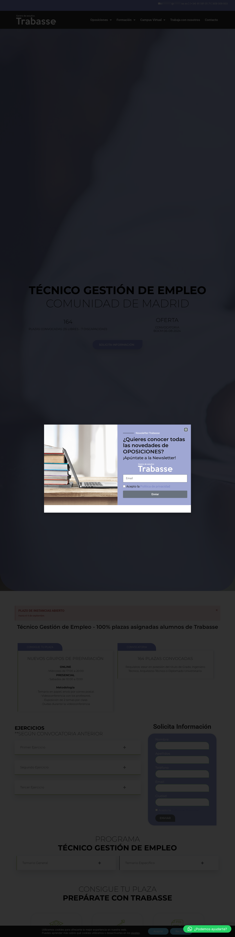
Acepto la (148, 486)
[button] (207, 929)
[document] (117, 468)
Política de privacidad (155, 486)
